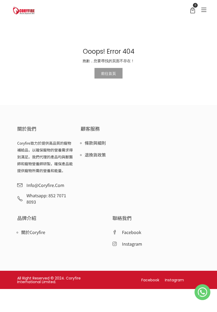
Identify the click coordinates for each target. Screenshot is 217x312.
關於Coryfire (33, 232)
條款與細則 (95, 143)
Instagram (174, 280)
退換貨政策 (95, 155)
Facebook (150, 280)
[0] (192, 11)
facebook (131, 232)
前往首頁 (108, 73)
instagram (132, 244)
